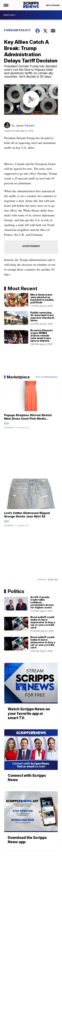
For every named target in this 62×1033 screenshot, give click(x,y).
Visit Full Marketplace (46, 377)
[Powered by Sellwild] (53, 579)
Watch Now (52, 5)
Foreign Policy (17, 30)
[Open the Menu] (6, 5)
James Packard (25, 125)
